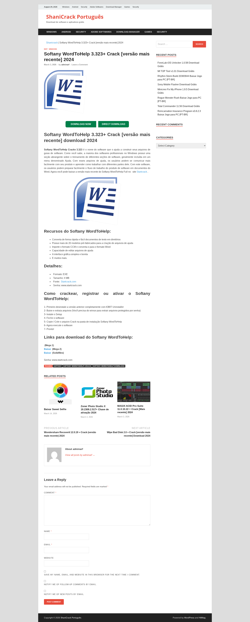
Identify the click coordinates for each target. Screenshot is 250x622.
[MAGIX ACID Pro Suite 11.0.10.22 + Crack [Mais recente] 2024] (133, 393)
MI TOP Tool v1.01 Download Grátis (176, 71)
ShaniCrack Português (74, 16)
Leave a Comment (80, 65)
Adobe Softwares (96, 7)
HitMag (202, 617)
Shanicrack (52, 42)
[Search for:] (181, 44)
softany (58, 366)
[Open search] (204, 32)
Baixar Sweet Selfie (55, 409)
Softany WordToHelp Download (109, 366)
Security (84, 7)
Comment (50, 493)
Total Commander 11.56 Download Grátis (179, 106)
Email (48, 545)
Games (127, 7)
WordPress (189, 617)
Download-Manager (114, 7)
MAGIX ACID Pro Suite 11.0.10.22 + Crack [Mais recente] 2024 (131, 409)
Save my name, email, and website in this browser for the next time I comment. (92, 575)
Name (48, 531)
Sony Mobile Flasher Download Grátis (177, 84)
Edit (46, 49)
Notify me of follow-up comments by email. (70, 584)
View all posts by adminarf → (80, 455)
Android (75, 7)
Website (49, 558)
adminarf (65, 65)
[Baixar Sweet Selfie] (60, 394)
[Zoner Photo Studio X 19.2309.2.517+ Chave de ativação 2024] (97, 393)
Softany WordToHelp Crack (77, 366)
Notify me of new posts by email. (64, 594)
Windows (65, 7)
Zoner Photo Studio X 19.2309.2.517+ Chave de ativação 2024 (95, 409)
